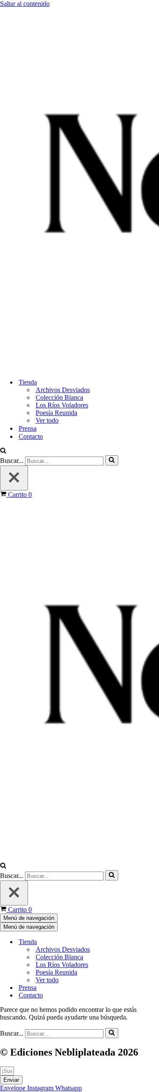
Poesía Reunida (56, 412)
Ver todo (47, 420)
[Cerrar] (14, 477)
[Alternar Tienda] (148, 942)
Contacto (31, 436)
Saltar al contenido (25, 3)
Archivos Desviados (63, 389)
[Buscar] (3, 451)
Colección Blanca (59, 397)
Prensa (27, 428)
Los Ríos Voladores (62, 405)
